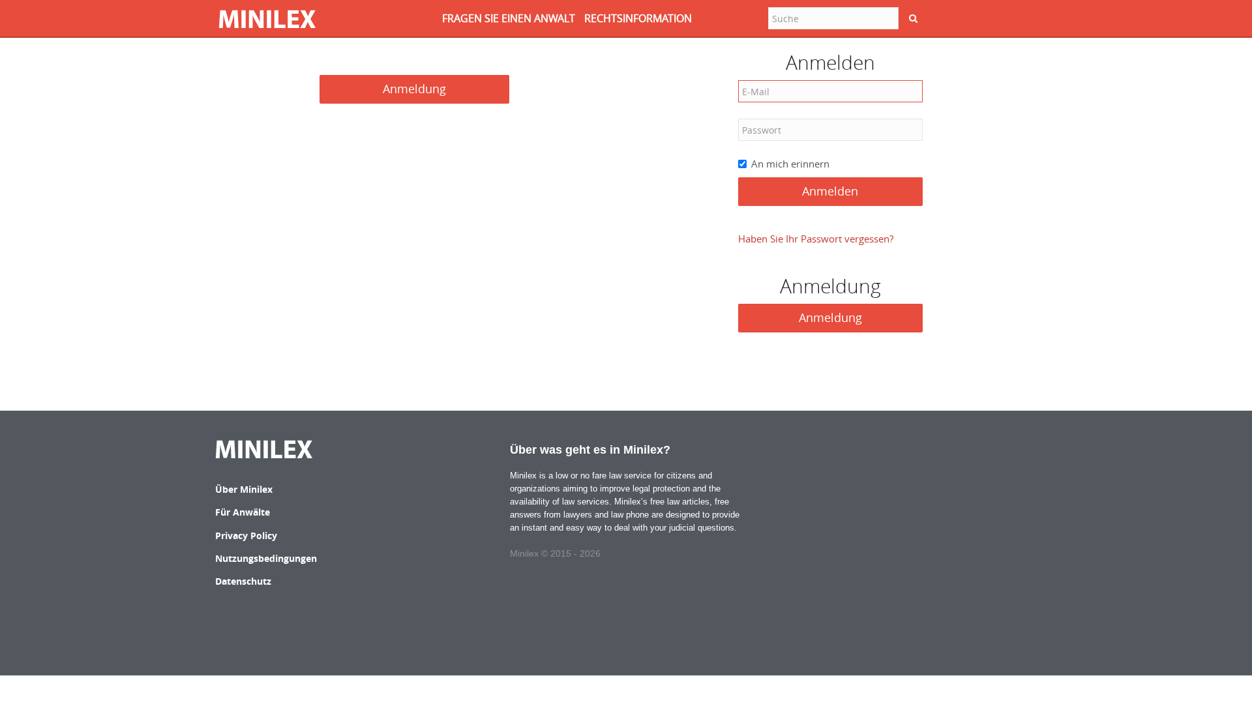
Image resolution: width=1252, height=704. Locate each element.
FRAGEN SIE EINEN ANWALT (508, 18)
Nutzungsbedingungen (266, 558)
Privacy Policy (246, 535)
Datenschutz (243, 581)
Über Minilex (244, 489)
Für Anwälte (242, 512)
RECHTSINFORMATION (638, 18)
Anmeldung (414, 88)
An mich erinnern (790, 163)
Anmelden (830, 191)
